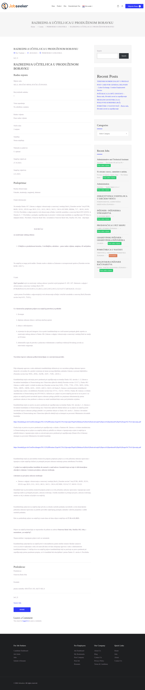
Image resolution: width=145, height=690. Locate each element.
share (22, 609)
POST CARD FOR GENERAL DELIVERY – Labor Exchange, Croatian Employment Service (112, 87)
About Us (97, 651)
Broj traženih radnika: (21, 92)
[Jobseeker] (15, 6)
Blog (96, 654)
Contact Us (98, 657)
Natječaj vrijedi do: (20, 170)
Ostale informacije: (20, 200)
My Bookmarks (79, 654)
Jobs (15, 657)
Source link (17, 603)
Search (99, 51)
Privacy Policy (99, 661)
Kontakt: (16, 582)
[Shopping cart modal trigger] (118, 6)
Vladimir (21, 53)
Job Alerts (17, 654)
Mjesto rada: (18, 81)
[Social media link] (129, 683)
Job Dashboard (79, 651)
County (41, 27)
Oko (65, 6)
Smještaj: (17, 137)
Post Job (77, 661)
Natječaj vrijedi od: (20, 159)
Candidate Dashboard (21, 651)
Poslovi (59, 6)
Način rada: (17, 126)
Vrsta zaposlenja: (19, 103)
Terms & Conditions (101, 664)
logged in (25, 621)
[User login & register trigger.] (122, 6)
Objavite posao (133, 6)
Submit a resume (20, 661)
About (116, 657)
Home (116, 651)
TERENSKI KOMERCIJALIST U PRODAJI (113, 81)
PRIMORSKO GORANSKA (57, 27)
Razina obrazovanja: (20, 189)
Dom (53, 6)
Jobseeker (21, 683)
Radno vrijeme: (19, 114)
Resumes (77, 664)
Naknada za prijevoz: (21, 148)
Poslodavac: (18, 571)
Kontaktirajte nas (74, 6)
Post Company (79, 657)
